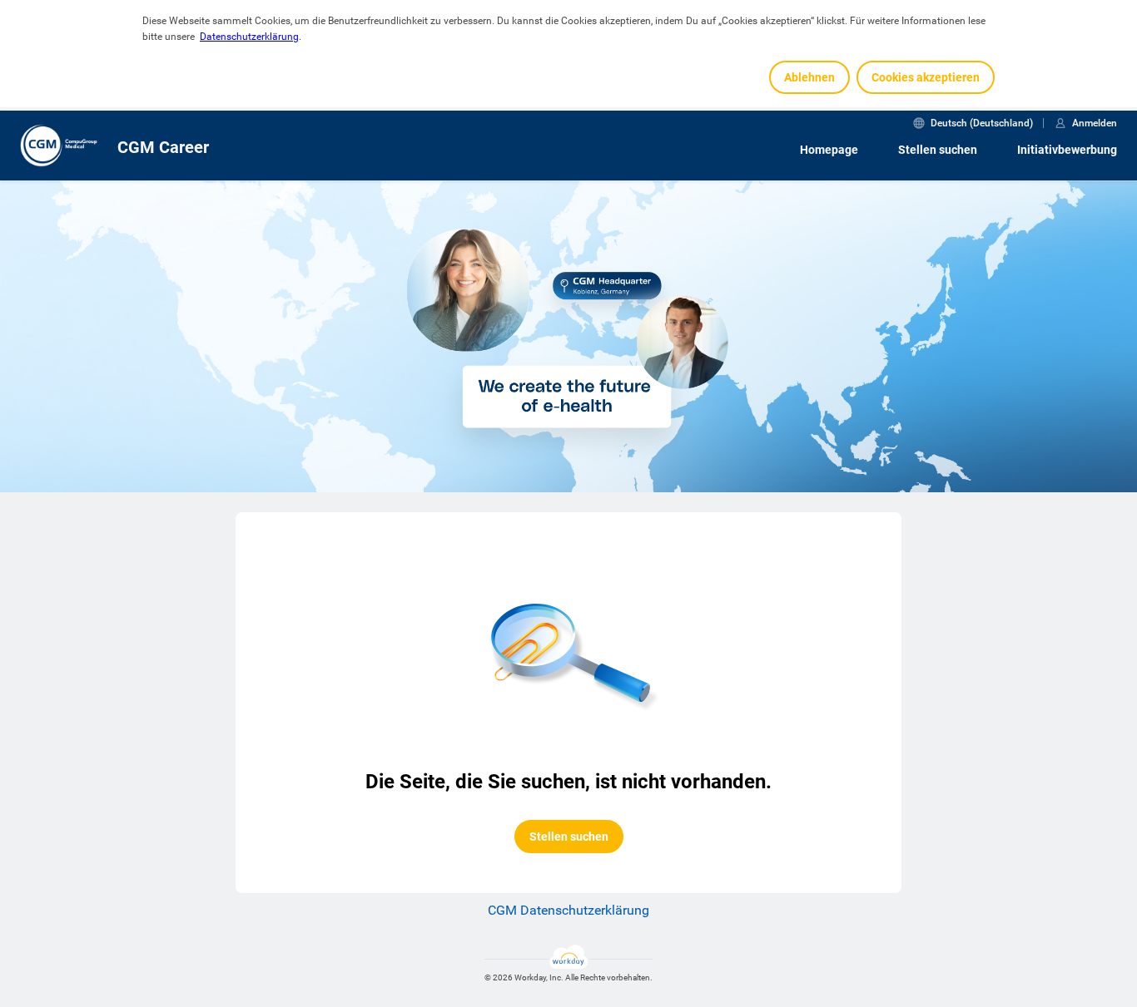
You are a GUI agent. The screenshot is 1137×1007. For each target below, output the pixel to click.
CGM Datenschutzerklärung (568, 910)
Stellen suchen (937, 149)
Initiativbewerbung (1067, 149)
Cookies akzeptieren (925, 77)
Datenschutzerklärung (249, 36)
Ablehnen (809, 77)
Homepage (829, 149)
